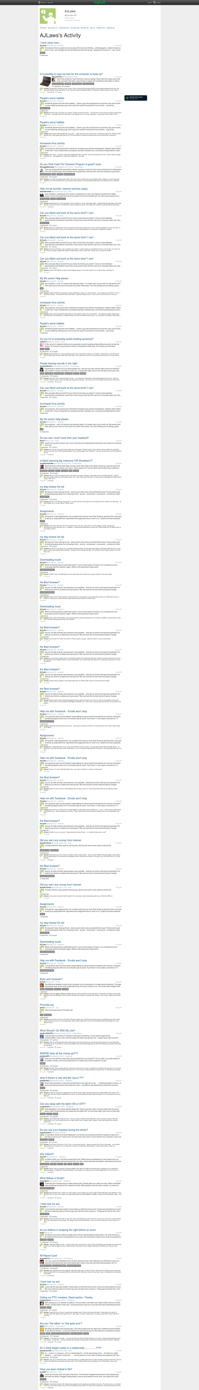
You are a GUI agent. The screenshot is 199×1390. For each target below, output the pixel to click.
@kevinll (48, 982)
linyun (42, 440)
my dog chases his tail (52, 486)
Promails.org (47, 1004)
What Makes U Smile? (52, 1178)
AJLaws (43, 45)
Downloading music (50, 559)
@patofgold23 (54, 1056)
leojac (42, 1232)
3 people (55, 351)
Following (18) (110, 28)
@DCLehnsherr (68, 77)
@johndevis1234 (57, 1351)
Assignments (47, 511)
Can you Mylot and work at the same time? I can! (66, 212)
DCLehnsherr (57, 76)
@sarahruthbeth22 (59, 1033)
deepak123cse (45, 843)
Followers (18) (100, 28)
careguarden (45, 1106)
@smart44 (50, 1157)
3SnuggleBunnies (47, 167)
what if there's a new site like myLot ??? (61, 1077)
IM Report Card (48, 1255)
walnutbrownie (45, 191)
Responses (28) (64, 28)
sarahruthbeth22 (46, 1033)
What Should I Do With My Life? (57, 1030)
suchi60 (43, 1372)
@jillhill (46, 1326)
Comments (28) (74, 28)
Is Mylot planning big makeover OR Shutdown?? (66, 460)
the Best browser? (50, 582)
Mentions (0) (84, 28)
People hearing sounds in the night (58, 363)
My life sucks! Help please (54, 278)
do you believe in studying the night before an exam (68, 1230)
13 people (55, 1336)
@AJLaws (50, 45)
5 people (55, 376)
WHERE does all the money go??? (59, 1053)
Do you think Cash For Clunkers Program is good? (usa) (70, 164)
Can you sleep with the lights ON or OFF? (63, 1103)
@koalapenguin (56, 1300)
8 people (55, 1066)
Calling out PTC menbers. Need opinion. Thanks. (66, 1297)
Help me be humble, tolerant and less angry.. (64, 188)
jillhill (42, 1326)
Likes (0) (92, 28)
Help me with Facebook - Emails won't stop (63, 711)
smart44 (43, 1157)
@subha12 (50, 342)
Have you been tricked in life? (56, 1369)
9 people (55, 1090)
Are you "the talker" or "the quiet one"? (61, 1323)
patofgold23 (44, 1056)
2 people (54, 177)
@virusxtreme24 (56, 1133)
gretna (42, 1007)
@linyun (47, 441)
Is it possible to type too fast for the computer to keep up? (71, 74)
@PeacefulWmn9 (57, 366)
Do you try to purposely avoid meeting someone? (66, 339)
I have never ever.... (51, 42)
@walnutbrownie (57, 191)
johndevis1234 (45, 1350)
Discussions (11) (53, 28)
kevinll (42, 982)
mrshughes (44, 1181)
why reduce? (47, 1154)
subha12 (43, 341)
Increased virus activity (52, 143)
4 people (67, 86)
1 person (59, 92)
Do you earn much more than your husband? (64, 437)
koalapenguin (45, 1300)
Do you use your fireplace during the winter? (64, 1129)
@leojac (47, 1233)
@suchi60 (49, 1372)
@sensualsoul (54, 1258)
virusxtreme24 (45, 1132)
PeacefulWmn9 (46, 366)
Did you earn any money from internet (60, 840)
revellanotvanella (46, 463)
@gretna (48, 1008)
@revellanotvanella (60, 463)
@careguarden (55, 1107)
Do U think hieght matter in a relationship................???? (70, 1348)
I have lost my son (50, 1203)
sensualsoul (44, 1258)
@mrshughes (53, 1181)
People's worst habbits (52, 98)
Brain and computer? (51, 979)
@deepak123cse (57, 843)
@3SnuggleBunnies (60, 167)
